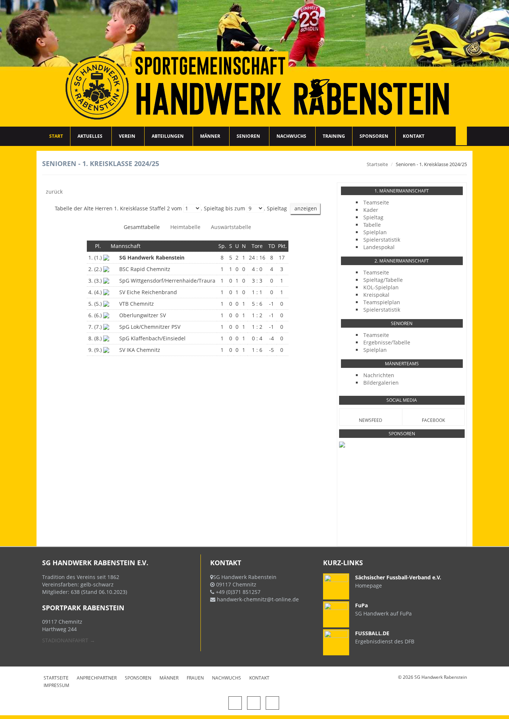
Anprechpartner (97, 678)
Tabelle (372, 224)
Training (334, 136)
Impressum (56, 685)
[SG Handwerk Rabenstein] (254, 63)
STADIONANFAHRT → (68, 640)
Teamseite (376, 202)
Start (56, 136)
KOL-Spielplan (381, 287)
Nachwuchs (291, 136)
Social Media (401, 400)
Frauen (195, 678)
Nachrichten (378, 375)
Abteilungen (168, 136)
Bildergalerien (381, 382)
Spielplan (375, 232)
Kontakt (413, 136)
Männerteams (402, 363)
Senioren (248, 136)
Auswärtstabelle (231, 226)
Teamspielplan (381, 302)
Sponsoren (374, 136)
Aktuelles (90, 136)
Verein (127, 136)
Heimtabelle (185, 226)
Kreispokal (376, 294)
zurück (54, 191)
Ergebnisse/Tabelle (386, 342)
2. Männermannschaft (401, 261)
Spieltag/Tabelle (383, 279)
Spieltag (373, 217)
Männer (210, 136)
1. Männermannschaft (401, 191)
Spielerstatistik (381, 239)
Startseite (377, 164)
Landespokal (379, 247)
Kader (370, 209)
